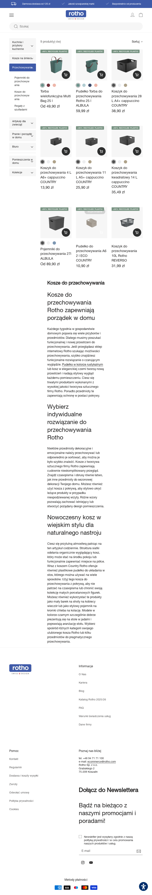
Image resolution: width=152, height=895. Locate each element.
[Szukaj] (16, 26)
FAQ (81, 707)
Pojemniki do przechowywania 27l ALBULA (55, 253)
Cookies (14, 809)
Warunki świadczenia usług (95, 716)
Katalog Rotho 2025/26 (92, 699)
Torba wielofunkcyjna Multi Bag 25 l (55, 95)
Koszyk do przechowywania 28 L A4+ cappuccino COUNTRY (127, 98)
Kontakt (13, 758)
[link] (139, 14)
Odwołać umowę (19, 792)
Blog (81, 690)
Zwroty (13, 784)
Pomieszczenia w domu (22, 161)
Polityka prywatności (21, 800)
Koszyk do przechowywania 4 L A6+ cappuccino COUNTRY (55, 175)
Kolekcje (17, 172)
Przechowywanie (22, 67)
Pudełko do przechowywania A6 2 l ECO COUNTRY (91, 253)
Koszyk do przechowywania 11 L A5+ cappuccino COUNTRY (91, 175)
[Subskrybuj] (139, 851)
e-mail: (83, 761)
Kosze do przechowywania (21, 95)
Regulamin (15, 767)
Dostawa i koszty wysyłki (23, 775)
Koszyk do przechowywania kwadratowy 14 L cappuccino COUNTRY (124, 177)
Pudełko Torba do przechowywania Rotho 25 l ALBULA (89, 98)
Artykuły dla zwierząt (19, 123)
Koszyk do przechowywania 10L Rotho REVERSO (124, 253)
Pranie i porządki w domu (22, 135)
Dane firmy (85, 724)
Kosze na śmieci (22, 58)
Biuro (15, 146)
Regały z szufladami (20, 107)
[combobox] (76, 26)
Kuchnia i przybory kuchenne (18, 45)
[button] (16, 15)
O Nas (82, 674)
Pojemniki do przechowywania (21, 81)
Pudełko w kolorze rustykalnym (82, 364)
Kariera (83, 682)
